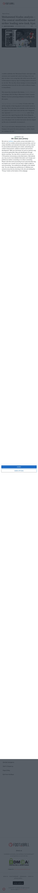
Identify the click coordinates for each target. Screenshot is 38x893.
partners (11, 141)
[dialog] (19, 446)
